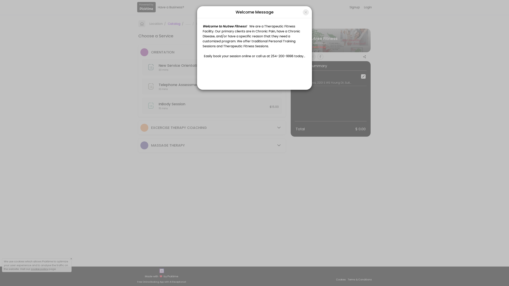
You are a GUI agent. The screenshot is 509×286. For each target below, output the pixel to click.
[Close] (306, 12)
